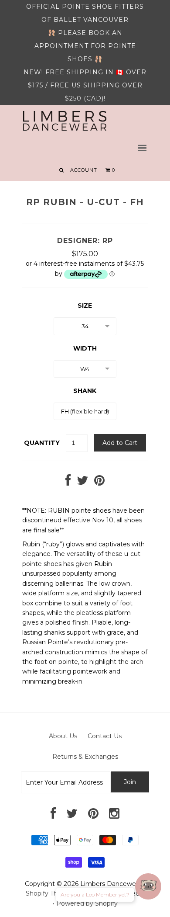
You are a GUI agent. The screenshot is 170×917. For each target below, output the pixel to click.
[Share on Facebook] (68, 482)
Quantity (42, 443)
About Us (63, 736)
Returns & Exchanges (85, 757)
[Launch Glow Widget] (148, 886)
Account (83, 170)
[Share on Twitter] (82, 482)
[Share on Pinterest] (99, 482)
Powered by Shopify (87, 903)
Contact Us (105, 736)
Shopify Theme (49, 893)
